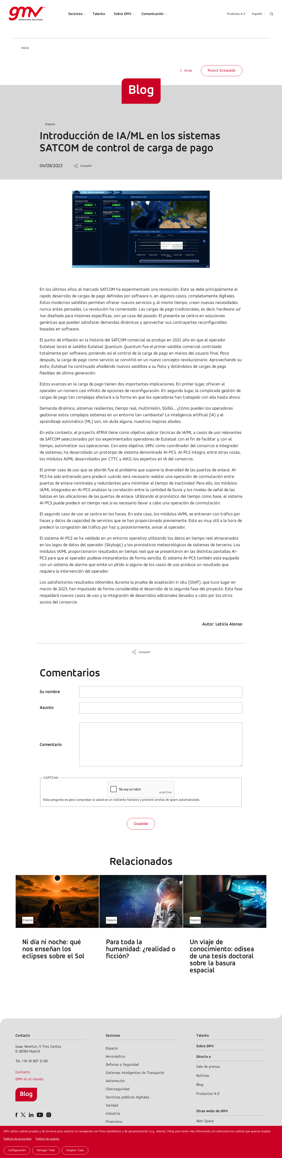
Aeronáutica (115, 1056)
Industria (113, 1113)
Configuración (17, 1150)
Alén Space (205, 1121)
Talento (99, 14)
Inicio (25, 48)
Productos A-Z (236, 14)
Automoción (115, 1081)
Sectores (75, 14)
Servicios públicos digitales (127, 1097)
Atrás (188, 70)
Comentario (51, 745)
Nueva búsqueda (222, 71)
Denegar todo (46, 1150)
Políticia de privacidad (17, 1139)
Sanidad (112, 1105)
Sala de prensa (208, 1067)
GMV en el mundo (29, 1079)
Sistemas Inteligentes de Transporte (135, 1073)
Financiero (114, 1122)
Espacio (50, 124)
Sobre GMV (123, 14)
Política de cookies (47, 1139)
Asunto (47, 708)
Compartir (86, 166)
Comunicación (152, 14)
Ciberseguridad (118, 1089)
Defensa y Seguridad (122, 1065)
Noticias (202, 1076)
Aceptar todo (75, 1150)
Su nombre (50, 692)
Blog (26, 1094)
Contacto (22, 1072)
